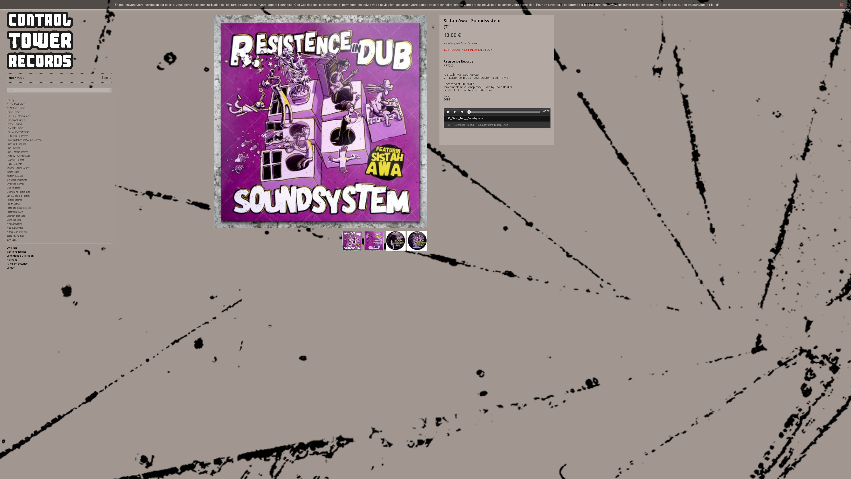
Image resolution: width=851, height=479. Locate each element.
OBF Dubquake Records (18, 195)
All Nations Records (16, 108)
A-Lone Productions (16, 104)
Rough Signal (13, 203)
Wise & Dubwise (15, 227)
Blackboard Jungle (16, 120)
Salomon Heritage (16, 215)
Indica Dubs (13, 171)
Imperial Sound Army (18, 167)
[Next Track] (462, 112)
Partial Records (14, 199)
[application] (497, 111)
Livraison (12, 247)
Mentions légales (16, 251)
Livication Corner (15, 183)
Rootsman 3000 (15, 211)
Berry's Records (14, 112)
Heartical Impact (15, 159)
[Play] (455, 112)
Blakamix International (19, 116)
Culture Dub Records (17, 135)
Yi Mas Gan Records (17, 231)
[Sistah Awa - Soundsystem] (352, 241)
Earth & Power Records (18, 155)
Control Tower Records (18, 131)
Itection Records (15, 175)
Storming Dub (14, 219)
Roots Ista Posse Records (19, 207)
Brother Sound (14, 124)
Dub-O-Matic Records (17, 151)
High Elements (14, 163)
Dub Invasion (14, 147)
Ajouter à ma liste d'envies (460, 43)
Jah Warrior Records (17, 179)
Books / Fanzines (15, 235)
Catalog (10, 100)
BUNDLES (12, 239)
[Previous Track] (448, 112)
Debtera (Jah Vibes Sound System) (24, 139)
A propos (12, 259)
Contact (11, 267)
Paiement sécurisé (17, 263)
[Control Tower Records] (59, 40)
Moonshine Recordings (18, 191)
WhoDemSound (15, 223)
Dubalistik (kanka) (16, 143)
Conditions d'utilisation (20, 255)
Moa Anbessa (13, 187)
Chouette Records (15, 128)
